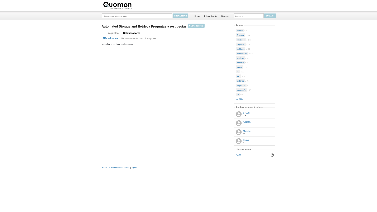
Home (197, 16)
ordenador (241, 39)
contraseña (241, 89)
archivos (240, 80)
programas (241, 85)
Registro (225, 16)
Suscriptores (150, 38)
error (238, 76)
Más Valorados (110, 38)
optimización (242, 53)
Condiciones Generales (119, 167)
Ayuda (238, 154)
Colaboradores (131, 33)
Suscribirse (196, 25)
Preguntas (113, 33)
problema (240, 48)
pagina (239, 67)
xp (238, 94)
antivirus (240, 62)
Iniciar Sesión (210, 16)
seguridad (241, 44)
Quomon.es (142, 5)
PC (238, 71)
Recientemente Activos (132, 38)
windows (240, 58)
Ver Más (239, 99)
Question (240, 35)
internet (240, 30)
